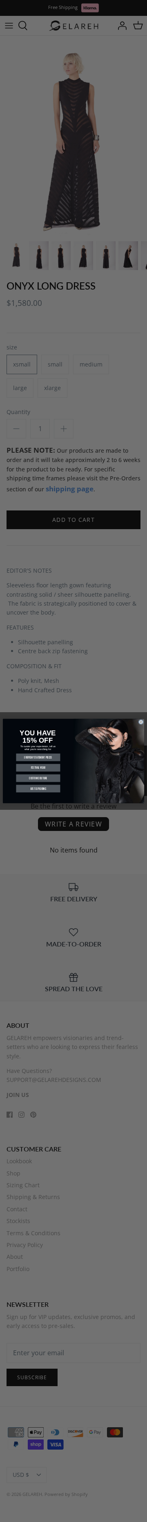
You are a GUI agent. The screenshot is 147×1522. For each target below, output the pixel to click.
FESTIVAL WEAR (38, 768)
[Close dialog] (141, 722)
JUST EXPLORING (38, 788)
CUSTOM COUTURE (38, 778)
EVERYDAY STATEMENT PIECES (38, 757)
